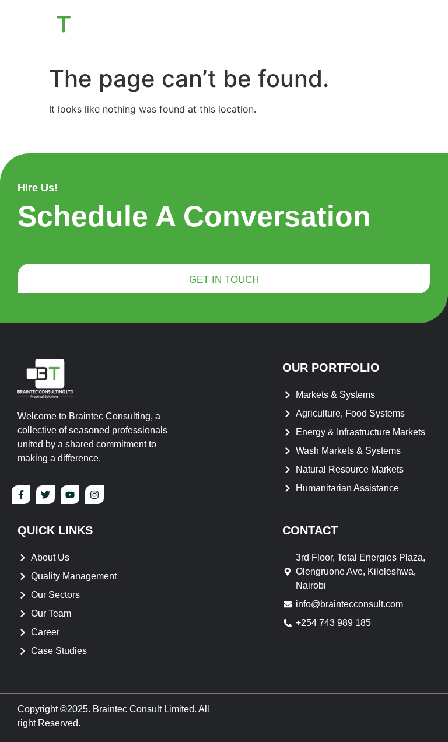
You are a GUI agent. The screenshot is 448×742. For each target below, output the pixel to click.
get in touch (224, 279)
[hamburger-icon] (415, 30)
